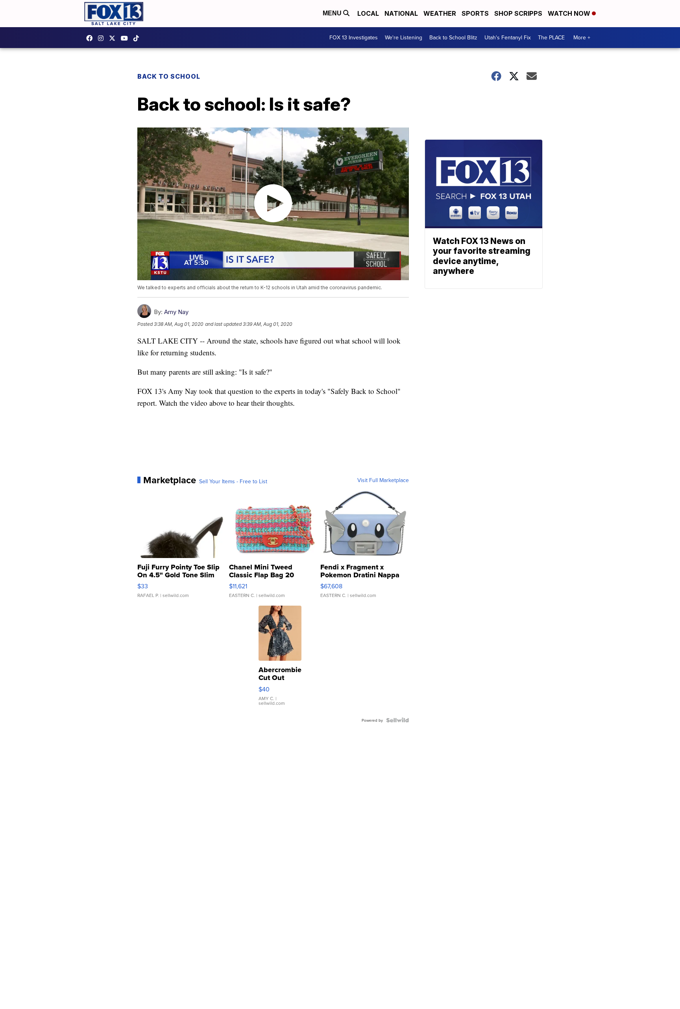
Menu (333, 13)
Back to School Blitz (453, 37)
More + (581, 37)
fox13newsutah (91, 38)
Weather (439, 13)
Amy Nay (176, 312)
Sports (475, 13)
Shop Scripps (518, 13)
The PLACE (551, 37)
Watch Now (570, 13)
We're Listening (403, 37)
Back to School (168, 76)
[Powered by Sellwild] (397, 720)
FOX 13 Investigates (353, 37)
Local (368, 13)
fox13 (114, 38)
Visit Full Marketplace (383, 480)
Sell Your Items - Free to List (233, 481)
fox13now (102, 38)
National (401, 13)
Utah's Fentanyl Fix (507, 37)
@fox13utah (138, 38)
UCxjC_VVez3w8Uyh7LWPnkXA (126, 38)
